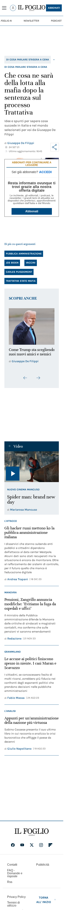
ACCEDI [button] (45, 172)
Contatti (12, 862)
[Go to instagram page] (41, 843)
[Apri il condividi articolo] (54, 147)
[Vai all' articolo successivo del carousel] (38, 375)
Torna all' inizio (43, 898)
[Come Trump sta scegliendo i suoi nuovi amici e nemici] (31, 325)
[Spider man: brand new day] (31, 464)
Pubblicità (42, 862)
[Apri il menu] (4, 8)
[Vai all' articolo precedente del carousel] (25, 375)
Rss (9, 879)
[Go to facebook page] (13, 843)
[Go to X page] (32, 843)
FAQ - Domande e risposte (14, 871)
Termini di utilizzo (13, 902)
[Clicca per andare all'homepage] (31, 830)
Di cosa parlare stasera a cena (27, 59)
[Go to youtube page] (22, 843)
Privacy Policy (16, 894)
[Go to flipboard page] (50, 843)
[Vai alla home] (31, 8)
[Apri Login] (13, 8)
